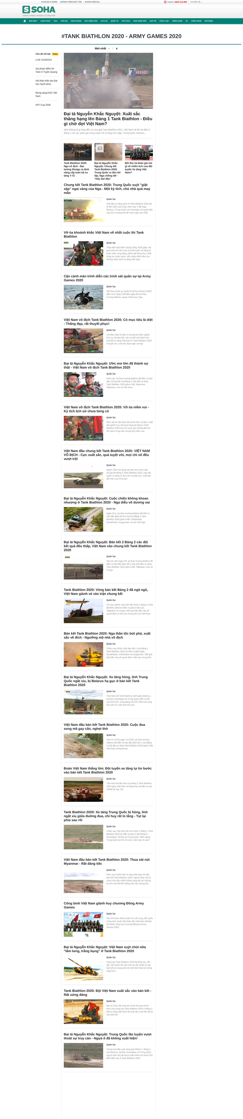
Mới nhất (33, 21)
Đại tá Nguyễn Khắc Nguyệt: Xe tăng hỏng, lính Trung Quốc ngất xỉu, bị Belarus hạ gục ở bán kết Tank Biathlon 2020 (106, 681)
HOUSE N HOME (50, 2)
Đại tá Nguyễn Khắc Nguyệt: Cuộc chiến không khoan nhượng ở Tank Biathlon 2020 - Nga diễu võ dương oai (107, 500)
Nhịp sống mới (139, 21)
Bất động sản (91, 21)
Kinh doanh (76, 21)
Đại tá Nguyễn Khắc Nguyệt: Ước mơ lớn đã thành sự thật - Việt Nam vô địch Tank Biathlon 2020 (106, 365)
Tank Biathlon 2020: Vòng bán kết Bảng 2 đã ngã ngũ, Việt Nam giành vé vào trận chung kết (106, 592)
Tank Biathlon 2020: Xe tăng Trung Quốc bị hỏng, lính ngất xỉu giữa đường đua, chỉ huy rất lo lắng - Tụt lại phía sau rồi (106, 816)
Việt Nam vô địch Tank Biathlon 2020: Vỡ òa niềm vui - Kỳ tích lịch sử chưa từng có (106, 409)
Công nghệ (196, 21)
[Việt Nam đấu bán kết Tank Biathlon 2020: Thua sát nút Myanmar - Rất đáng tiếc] (83, 880)
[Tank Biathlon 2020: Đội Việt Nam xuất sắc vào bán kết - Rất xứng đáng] (83, 1011)
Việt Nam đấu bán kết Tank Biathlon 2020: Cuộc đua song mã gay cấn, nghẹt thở (104, 727)
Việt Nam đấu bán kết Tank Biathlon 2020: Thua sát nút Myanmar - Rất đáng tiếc (107, 862)
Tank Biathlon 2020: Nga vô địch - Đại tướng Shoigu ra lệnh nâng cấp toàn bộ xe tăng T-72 (76, 169)
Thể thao (126, 21)
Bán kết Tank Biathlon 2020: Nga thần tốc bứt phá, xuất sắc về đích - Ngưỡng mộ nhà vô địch (107, 635)
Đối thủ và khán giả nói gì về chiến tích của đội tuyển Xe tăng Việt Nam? (138, 168)
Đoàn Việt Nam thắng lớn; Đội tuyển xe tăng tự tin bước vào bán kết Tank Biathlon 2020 (108, 770)
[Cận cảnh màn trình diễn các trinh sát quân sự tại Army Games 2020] (83, 297)
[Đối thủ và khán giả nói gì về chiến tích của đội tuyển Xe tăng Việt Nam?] (139, 152)
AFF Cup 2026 (43, 104)
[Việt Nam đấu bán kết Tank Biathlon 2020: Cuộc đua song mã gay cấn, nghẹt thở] (83, 745)
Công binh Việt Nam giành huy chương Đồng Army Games (104, 905)
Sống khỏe (177, 21)
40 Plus (104, 21)
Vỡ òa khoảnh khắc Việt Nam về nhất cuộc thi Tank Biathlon (104, 234)
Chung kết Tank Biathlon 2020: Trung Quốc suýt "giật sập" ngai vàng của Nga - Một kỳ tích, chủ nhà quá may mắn (107, 189)
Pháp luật (164, 21)
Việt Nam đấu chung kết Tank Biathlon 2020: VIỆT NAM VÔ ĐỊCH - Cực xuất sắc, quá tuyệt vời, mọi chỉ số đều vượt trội (107, 455)
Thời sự (64, 21)
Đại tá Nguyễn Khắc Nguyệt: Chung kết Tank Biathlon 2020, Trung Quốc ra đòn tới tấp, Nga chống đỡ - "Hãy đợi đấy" (107, 171)
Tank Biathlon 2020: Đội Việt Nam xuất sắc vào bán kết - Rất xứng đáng (107, 993)
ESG (55, 21)
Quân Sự (111, 199)
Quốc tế (114, 21)
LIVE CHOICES (44, 59)
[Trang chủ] (39, 11)
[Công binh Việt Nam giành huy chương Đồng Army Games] (83, 924)
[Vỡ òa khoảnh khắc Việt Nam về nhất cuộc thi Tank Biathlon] (83, 253)
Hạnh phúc (45, 21)
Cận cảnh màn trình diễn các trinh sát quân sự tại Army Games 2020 (107, 278)
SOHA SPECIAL (93, 2)
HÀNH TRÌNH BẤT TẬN (72, 2)
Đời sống (209, 21)
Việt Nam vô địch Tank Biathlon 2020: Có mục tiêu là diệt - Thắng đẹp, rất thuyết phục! (108, 322)
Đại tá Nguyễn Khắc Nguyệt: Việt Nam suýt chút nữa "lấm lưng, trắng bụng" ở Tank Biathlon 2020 (105, 949)
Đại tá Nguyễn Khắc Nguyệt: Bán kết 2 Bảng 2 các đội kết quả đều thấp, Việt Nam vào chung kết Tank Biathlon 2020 (108, 546)
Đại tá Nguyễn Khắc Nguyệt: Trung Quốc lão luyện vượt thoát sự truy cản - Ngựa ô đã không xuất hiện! (107, 1036)
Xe (187, 21)
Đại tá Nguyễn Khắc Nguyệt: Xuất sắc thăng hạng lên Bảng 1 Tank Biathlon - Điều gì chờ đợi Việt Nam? (108, 118)
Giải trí (153, 21)
